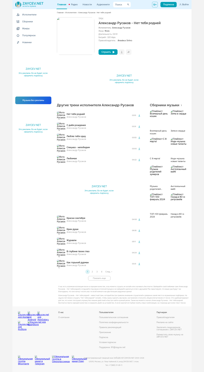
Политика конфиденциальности (113, 322)
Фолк (107, 31)
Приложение (105, 332)
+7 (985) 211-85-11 (115, 365)
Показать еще (99, 278)
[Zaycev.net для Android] (32, 315)
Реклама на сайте (165, 322)
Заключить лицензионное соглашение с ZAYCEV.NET (169, 328)
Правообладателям (166, 317)
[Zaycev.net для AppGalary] (41, 315)
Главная (61, 4)
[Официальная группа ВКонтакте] (26, 358)
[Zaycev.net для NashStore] (37, 326)
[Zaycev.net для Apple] (22, 315)
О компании (63, 317)
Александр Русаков (121, 27)
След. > (108, 271)
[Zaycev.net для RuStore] (22, 326)
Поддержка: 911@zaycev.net (112, 347)
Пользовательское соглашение (113, 317)
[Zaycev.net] (29, 4)
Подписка (103, 337)
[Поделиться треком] (128, 52)
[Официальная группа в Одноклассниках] (62, 358)
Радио (74, 4)
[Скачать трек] (139, 115)
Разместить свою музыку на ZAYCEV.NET (170, 335)
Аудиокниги (103, 4)
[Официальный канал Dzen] (79, 358)
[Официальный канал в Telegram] (43, 358)
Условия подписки (107, 342)
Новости (87, 4)
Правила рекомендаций (110, 327)
